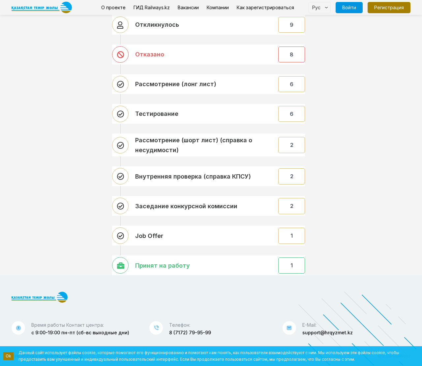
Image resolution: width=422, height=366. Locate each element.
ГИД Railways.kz (152, 7)
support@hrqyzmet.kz (327, 332)
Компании (218, 7)
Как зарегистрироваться (265, 7)
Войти (349, 7)
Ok (8, 355)
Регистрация (389, 7)
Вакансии (188, 7)
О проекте (113, 7)
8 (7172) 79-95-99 (190, 332)
